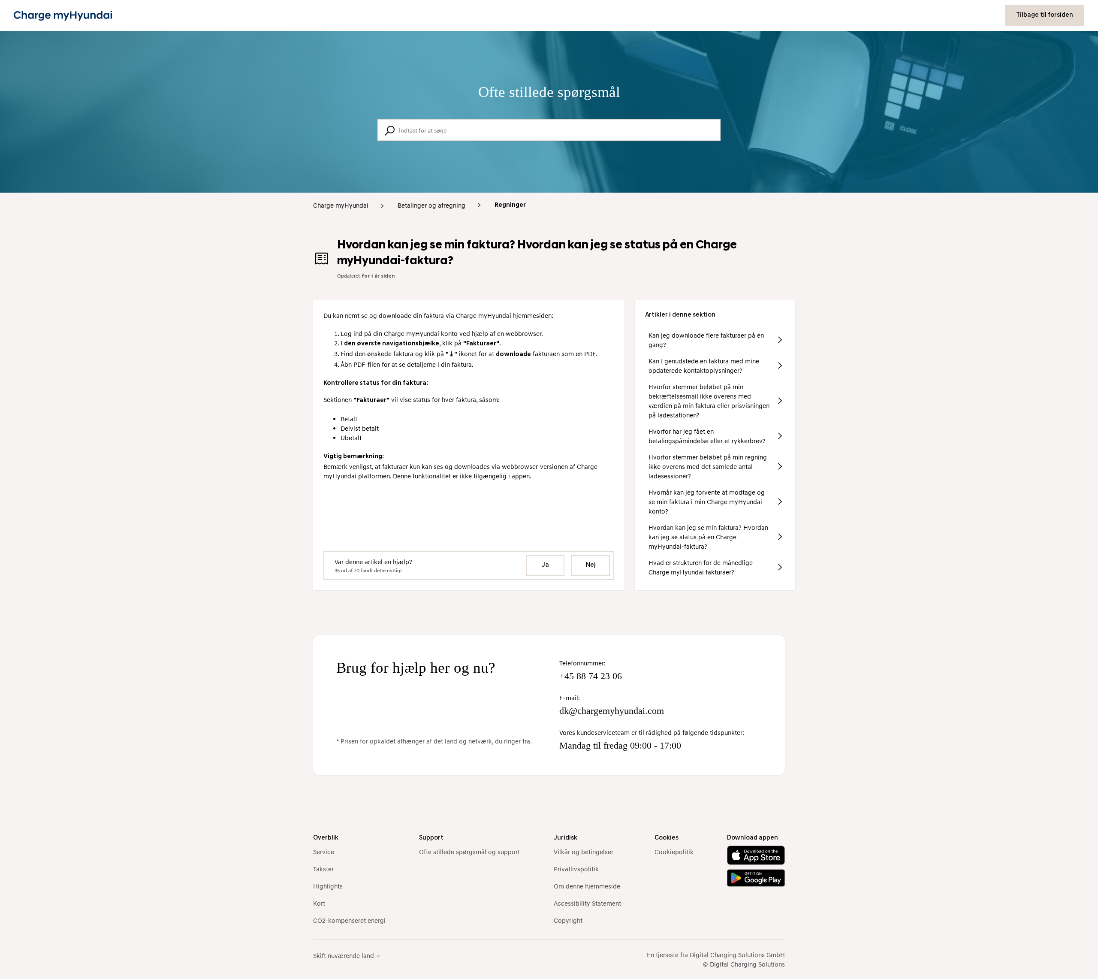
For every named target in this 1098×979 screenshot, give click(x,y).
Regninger (510, 205)
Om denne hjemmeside (587, 886)
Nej (591, 565)
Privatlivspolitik (576, 869)
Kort (319, 903)
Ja (545, 565)
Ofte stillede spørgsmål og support (469, 851)
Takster (323, 869)
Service (323, 851)
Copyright (568, 920)
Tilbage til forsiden (1044, 15)
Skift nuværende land (344, 955)
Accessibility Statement (587, 903)
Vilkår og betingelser (583, 851)
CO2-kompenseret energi (349, 920)
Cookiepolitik (674, 851)
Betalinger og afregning (431, 205)
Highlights (328, 886)
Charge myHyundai (340, 205)
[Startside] (63, 15)
